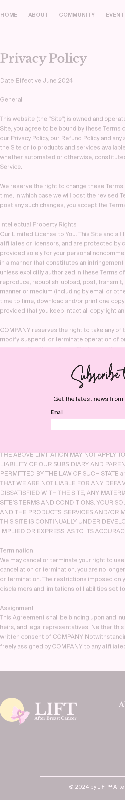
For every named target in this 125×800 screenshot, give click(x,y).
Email (57, 412)
